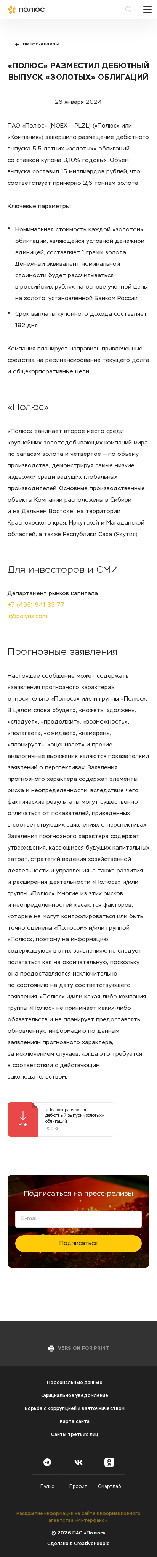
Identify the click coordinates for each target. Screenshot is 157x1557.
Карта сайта (75, 1422)
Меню (147, 9)
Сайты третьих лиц (74, 1435)
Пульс (47, 1486)
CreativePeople (92, 1544)
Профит (78, 1486)
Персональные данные (74, 1383)
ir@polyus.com (27, 616)
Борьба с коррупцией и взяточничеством (75, 1409)
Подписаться (78, 1243)
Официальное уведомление (75, 1396)
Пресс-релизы (41, 44)
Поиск (128, 9)
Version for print (83, 1348)
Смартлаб (109, 1486)
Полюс (42, 9)
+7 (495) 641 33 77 (36, 605)
